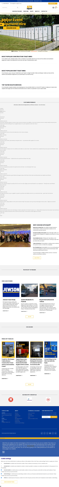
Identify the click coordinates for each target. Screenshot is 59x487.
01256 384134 (4, 419)
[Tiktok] (42, 433)
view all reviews (42, 104)
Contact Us (44, 11)
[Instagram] (53, 433)
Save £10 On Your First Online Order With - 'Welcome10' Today (29, 1)
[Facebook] (44, 433)
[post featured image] (8, 349)
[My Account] (53, 8)
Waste (31, 11)
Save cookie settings (9, 481)
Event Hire (25, 11)
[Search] (17, 7)
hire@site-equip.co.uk (6, 422)
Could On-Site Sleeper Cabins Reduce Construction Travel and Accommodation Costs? (8, 362)
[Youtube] (50, 433)
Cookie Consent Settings (19, 422)
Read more (4, 378)
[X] (47, 433)
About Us (37, 11)
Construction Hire (17, 11)
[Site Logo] (29, 7)
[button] (0, 31)
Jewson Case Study (9, 300)
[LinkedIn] (55, 433)
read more (5, 310)
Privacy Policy (30, 446)
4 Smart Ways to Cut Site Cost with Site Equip (50, 361)
